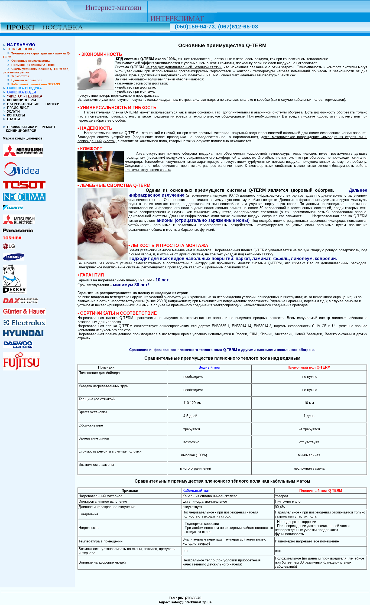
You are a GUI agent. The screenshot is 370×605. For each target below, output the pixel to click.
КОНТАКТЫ (15, 115)
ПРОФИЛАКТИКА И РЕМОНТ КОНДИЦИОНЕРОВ (29, 129)
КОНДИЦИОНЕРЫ (20, 100)
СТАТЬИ (12, 119)
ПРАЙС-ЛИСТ (17, 108)
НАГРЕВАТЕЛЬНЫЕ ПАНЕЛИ (32, 104)
